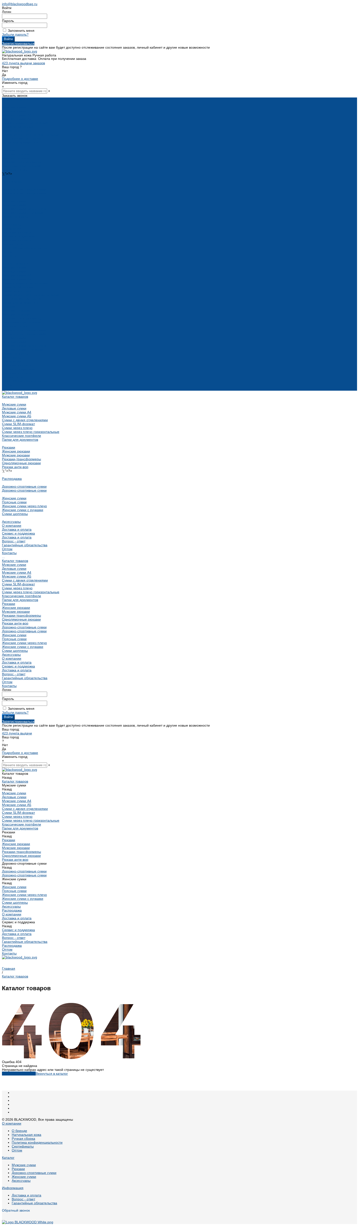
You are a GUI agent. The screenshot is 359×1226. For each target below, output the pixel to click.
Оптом (7, 385)
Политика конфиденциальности (37, 1142)
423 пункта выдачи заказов (23, 63)
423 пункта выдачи (17, 733)
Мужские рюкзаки (16, 158)
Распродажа (12, 181)
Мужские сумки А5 (16, 119)
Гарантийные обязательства (24, 248)
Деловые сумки (14, 111)
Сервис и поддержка (18, 369)
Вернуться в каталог (52, 1073)
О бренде (19, 1131)
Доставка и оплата (17, 240)
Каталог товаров (15, 264)
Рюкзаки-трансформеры (21, 162)
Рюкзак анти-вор (15, 170)
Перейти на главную (19, 1073)
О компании (11, 361)
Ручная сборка (23, 1138)
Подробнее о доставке (20, 79)
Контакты (9, 389)
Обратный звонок (16, 1210)
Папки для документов (20, 142)
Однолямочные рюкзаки (21, 166)
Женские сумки (14, 201)
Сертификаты (23, 1146)
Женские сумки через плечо (24, 209)
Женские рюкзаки (16, 154)
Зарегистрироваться (18, 43)
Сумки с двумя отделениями (25, 123)
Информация (12, 1188)
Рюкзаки (8, 150)
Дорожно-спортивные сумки (24, 189)
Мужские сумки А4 (16, 115)
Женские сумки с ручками (22, 213)
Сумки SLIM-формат (18, 127)
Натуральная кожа (26, 1135)
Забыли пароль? (15, 34)
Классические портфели (21, 138)
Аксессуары (11, 224)
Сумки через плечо (17, 131)
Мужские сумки (14, 107)
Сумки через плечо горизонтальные (30, 135)
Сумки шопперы (15, 217)
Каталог (8, 1158)
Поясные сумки (14, 205)
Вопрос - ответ (13, 244)
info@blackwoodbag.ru (19, 4)
